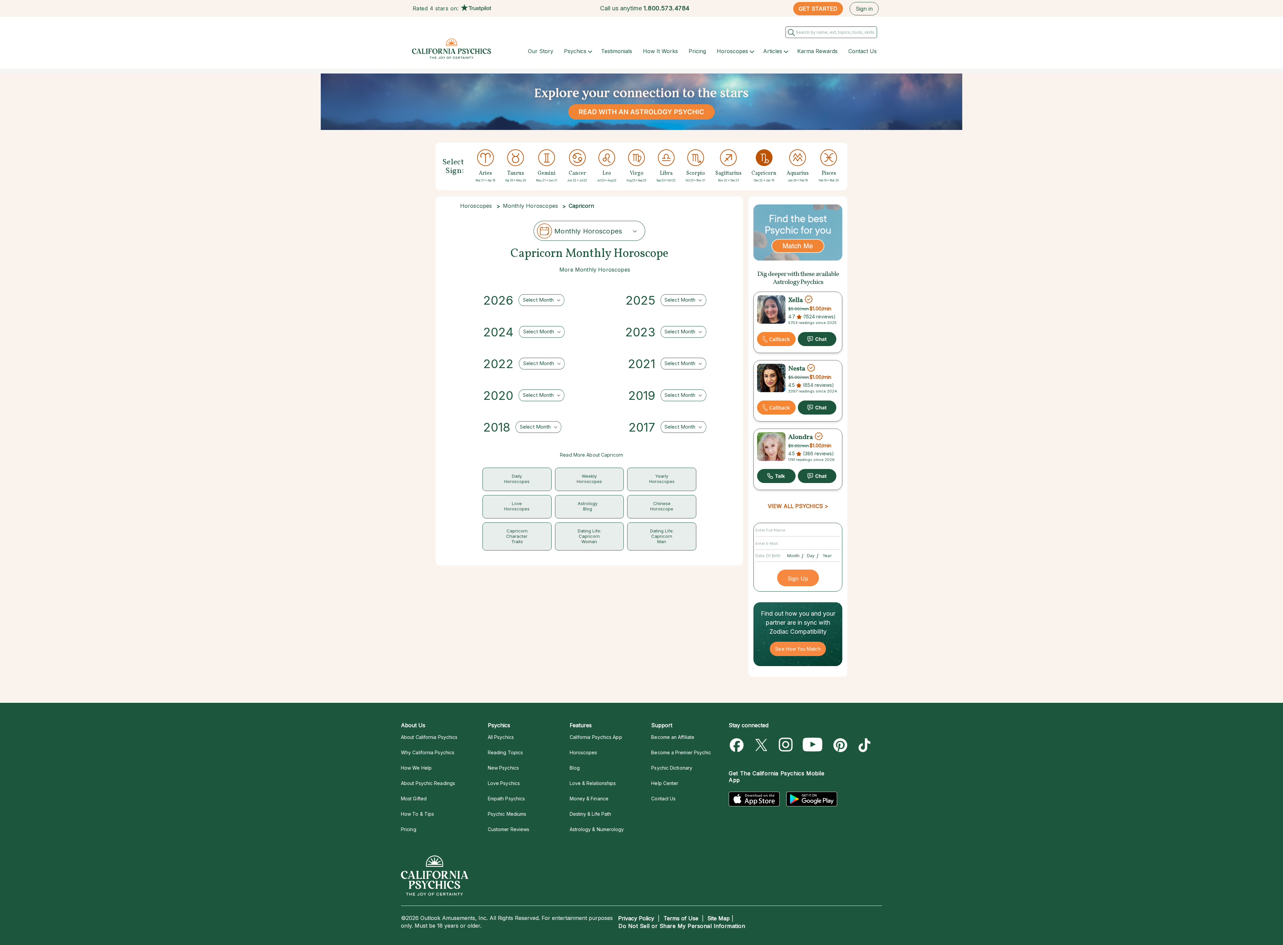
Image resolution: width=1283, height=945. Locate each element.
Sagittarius (728, 173)
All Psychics (501, 737)
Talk (776, 476)
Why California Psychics (427, 752)
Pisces (829, 173)
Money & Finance (589, 798)
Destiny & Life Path (590, 814)
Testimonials (616, 51)
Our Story (540, 51)
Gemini (547, 173)
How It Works (660, 51)
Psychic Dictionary (671, 768)
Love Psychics (504, 783)
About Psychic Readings (428, 783)
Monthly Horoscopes (530, 205)
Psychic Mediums (507, 814)
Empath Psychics (506, 798)
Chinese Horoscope (661, 506)
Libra (666, 173)
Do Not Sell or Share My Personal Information (681, 926)
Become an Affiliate (672, 737)
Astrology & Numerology (597, 829)
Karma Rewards (817, 51)
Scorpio (695, 173)
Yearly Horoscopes (662, 478)
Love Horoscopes (517, 506)
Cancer (577, 173)
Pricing (697, 51)
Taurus (515, 173)
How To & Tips (417, 814)
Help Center (664, 783)
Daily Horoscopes (517, 478)
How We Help (416, 768)
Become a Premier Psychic (681, 752)
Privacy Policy (636, 918)
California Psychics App (596, 737)
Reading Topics (505, 752)
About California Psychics (429, 737)
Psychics (575, 51)
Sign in (864, 8)
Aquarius (798, 173)
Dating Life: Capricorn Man (662, 536)
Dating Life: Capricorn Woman (589, 536)
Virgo (637, 173)
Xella (795, 300)
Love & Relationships (593, 783)
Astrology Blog (587, 506)
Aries (485, 173)
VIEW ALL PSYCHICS (795, 506)
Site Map (718, 918)
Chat (817, 339)
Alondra (800, 437)
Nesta (796, 368)
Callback (776, 339)
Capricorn (763, 173)
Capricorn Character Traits (517, 536)
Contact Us (862, 51)
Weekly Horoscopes (589, 478)
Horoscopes (732, 51)
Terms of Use (681, 918)
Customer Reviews (508, 829)
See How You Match (797, 649)
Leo (606, 173)
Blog (575, 768)
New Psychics (503, 768)
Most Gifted (414, 798)
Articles (772, 51)
